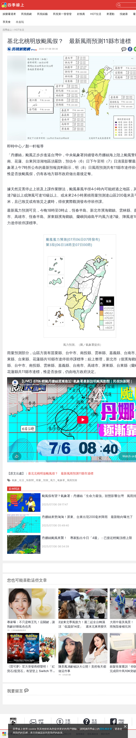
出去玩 (20, 21)
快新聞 (30, 480)
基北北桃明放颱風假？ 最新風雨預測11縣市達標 (60, 473)
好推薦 (81, 14)
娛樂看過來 (9, 14)
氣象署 (61, 480)
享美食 (7, 21)
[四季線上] (13, 5)
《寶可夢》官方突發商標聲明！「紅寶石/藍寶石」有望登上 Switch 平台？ (31, 670)
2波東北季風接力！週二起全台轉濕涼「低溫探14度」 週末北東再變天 (82, 624)
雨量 (38, 480)
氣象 (14, 480)
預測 (45, 480)
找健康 (124, 14)
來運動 (110, 14)
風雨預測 (72, 480)
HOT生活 (95, 14)
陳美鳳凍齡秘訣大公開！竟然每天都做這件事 (82, 669)
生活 (21, 480)
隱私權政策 (106, 728)
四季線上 (7, 29)
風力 (52, 480)
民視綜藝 (42, 14)
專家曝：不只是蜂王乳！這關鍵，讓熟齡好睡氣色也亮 (31, 624)
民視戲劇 (26, 14)
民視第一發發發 (62, 14)
